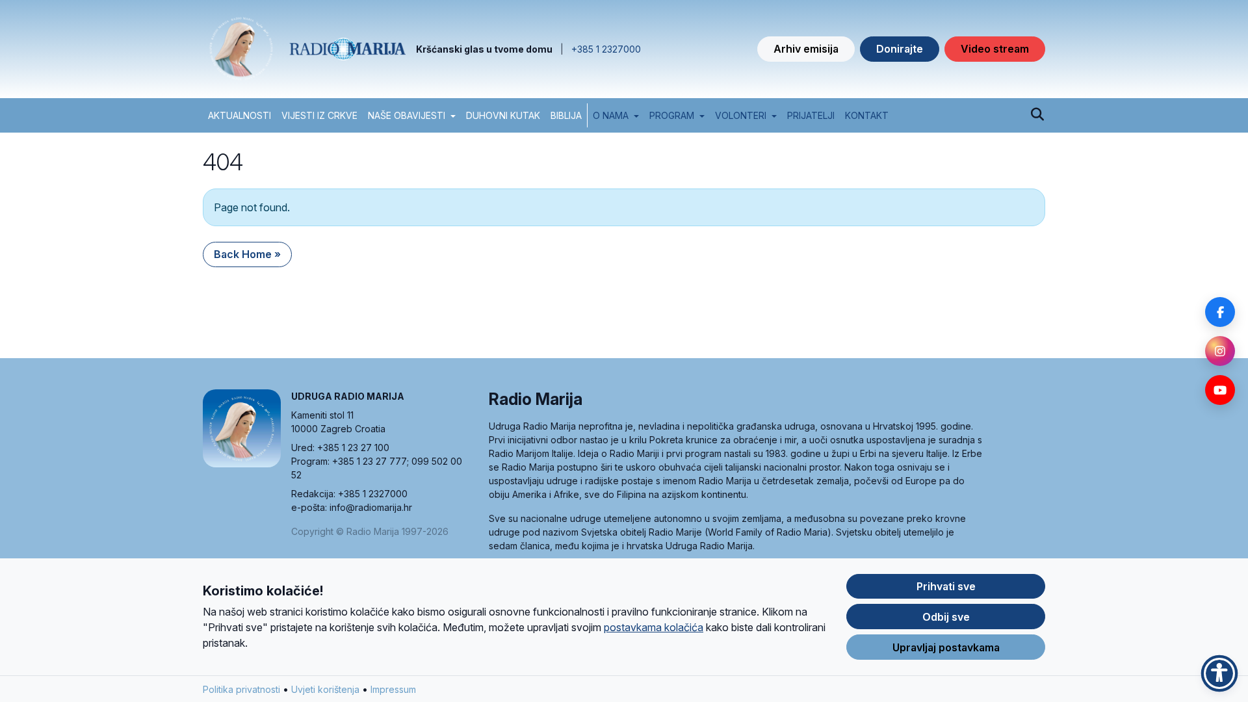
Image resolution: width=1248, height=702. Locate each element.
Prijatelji (811, 115)
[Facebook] (1220, 312)
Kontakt (867, 115)
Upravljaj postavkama (946, 647)
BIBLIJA (566, 115)
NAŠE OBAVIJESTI (406, 115)
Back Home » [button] (247, 254)
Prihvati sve (946, 586)
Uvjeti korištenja (325, 689)
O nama (611, 115)
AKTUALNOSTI (239, 115)
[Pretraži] (1037, 115)
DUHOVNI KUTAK (503, 115)
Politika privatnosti (241, 689)
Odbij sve (946, 616)
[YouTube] (1220, 390)
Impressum (393, 689)
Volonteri (740, 115)
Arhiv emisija (806, 48)
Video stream (995, 48)
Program (671, 115)
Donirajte (899, 48)
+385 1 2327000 (606, 49)
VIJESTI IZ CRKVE (319, 115)
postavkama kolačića (653, 627)
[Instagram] (1220, 351)
